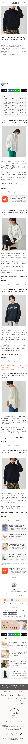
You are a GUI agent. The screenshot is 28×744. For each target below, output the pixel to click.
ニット (17, 610)
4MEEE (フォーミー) (16, 728)
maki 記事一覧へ (21, 595)
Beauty (21, 692)
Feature (7, 704)
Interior (21, 695)
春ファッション (8, 610)
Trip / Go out (7, 699)
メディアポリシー (11, 725)
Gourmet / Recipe (7, 695)
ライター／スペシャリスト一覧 (18, 726)
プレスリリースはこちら (10, 721)
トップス (7, 608)
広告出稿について (14, 723)
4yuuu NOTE (21, 704)
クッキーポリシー (6, 726)
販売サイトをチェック (13, 192)
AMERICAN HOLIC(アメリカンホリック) (14, 616)
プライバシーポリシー (20, 725)
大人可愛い (15, 608)
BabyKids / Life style (21, 700)
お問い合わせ (19, 721)
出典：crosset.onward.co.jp (21, 34)
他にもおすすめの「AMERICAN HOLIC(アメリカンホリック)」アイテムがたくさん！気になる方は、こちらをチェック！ (14, 367)
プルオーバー (13, 613)
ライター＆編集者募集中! (13, 729)
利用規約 (4, 725)
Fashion (7, 692)
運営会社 (8, 728)
